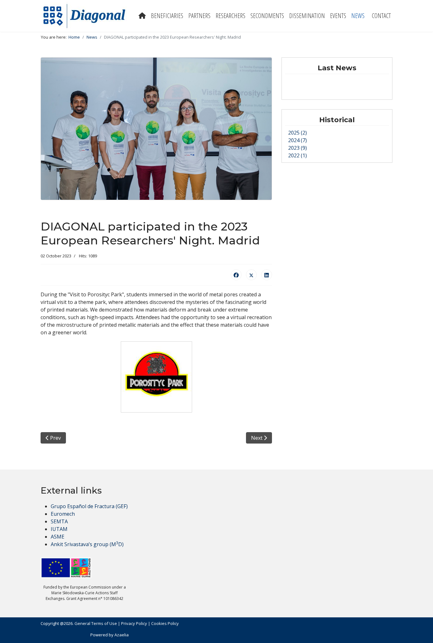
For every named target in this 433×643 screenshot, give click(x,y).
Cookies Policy (165, 623)
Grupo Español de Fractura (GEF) (89, 506)
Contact (381, 15)
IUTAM (59, 529)
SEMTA (59, 521)
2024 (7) (297, 140)
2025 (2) (297, 132)
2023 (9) (297, 147)
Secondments (267, 15)
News (358, 15)
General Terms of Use (95, 623)
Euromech (63, 513)
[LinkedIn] (266, 274)
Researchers (230, 15)
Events (338, 15)
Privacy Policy (134, 623)
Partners (199, 15)
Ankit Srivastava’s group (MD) (87, 544)
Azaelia (121, 635)
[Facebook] (236, 274)
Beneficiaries (167, 15)
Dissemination (307, 15)
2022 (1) (297, 155)
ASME (57, 536)
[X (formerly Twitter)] (251, 274)
